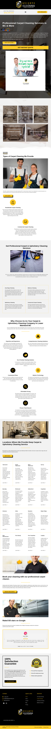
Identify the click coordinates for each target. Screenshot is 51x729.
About (27, 698)
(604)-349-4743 (9, 13)
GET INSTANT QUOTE (25, 47)
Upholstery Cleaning (10, 302)
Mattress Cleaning (32, 288)
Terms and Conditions (38, 727)
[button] (25, 12)
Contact (27, 700)
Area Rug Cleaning (40, 696)
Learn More (10, 116)
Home (27, 696)
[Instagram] (6, 703)
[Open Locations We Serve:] (14, 720)
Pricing (27, 704)
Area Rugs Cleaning (9, 288)
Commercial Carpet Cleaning (34, 302)
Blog (26, 702)
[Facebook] (4, 703)
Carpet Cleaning (40, 698)
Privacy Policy (45, 727)
